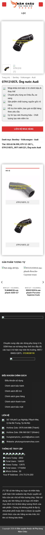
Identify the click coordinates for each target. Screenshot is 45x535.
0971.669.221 (20, 147)
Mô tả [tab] (8, 171)
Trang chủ (6, 78)
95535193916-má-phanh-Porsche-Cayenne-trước (33, 292)
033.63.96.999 (12, 144)
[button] (4, 4)
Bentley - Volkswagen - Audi (24, 78)
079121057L (7, 147)
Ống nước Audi (34, 147)
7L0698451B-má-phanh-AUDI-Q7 (11, 291)
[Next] (38, 43)
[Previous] (6, 43)
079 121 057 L (26, 144)
